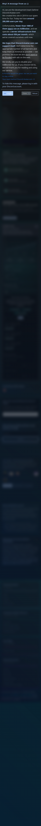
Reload (34, 93)
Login (9, 93)
